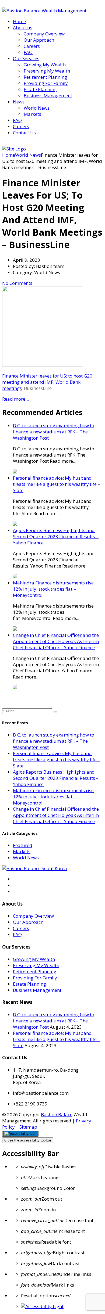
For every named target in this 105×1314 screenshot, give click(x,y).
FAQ (28, 52)
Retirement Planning (45, 77)
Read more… (15, 399)
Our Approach (39, 40)
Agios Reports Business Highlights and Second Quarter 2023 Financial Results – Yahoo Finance (56, 536)
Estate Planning (40, 89)
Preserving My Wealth (47, 71)
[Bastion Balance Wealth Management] (44, 11)
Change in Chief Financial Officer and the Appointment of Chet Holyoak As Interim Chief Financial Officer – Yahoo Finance (56, 641)
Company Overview (44, 34)
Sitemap (28, 1127)
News (18, 102)
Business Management (48, 95)
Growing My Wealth (45, 65)
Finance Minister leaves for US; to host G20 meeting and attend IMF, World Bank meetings (47, 382)
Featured (22, 845)
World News (37, 108)
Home (19, 21)
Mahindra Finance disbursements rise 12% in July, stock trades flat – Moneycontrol (53, 589)
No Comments (17, 283)
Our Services (26, 58)
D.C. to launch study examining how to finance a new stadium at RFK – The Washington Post (53, 431)
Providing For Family (46, 83)
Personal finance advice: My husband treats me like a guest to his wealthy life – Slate (56, 484)
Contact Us (24, 133)
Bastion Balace (56, 1114)
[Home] (14, 149)
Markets (32, 114)
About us (22, 27)
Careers (32, 46)
